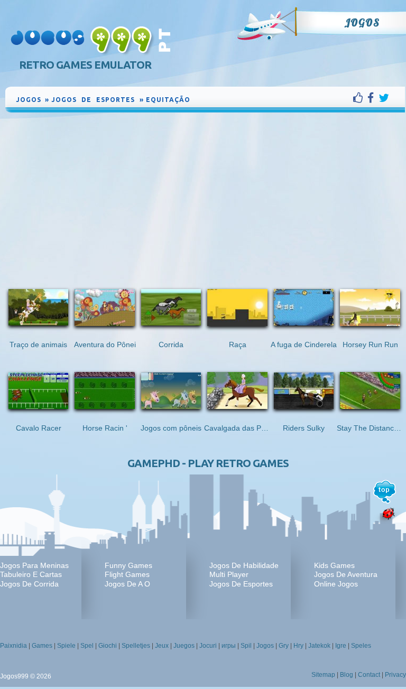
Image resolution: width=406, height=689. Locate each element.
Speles (361, 645)
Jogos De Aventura (345, 574)
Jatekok (319, 645)
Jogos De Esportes (241, 584)
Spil (246, 645)
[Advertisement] (205, 194)
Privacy (395, 674)
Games (42, 645)
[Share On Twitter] (384, 98)
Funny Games (128, 565)
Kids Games (334, 565)
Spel (87, 645)
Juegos (184, 645)
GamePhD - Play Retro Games (208, 463)
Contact (369, 674)
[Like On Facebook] (360, 98)
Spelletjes (136, 645)
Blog (346, 674)
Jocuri (208, 645)
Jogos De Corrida (29, 584)
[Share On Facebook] (373, 98)
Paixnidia (13, 645)
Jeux (162, 645)
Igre (340, 645)
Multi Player (228, 574)
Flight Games (127, 574)
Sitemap (323, 674)
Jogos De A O (127, 584)
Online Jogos (336, 584)
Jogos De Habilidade (244, 565)
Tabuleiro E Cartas (31, 574)
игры (229, 645)
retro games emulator (85, 65)
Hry (298, 645)
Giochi (107, 645)
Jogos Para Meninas (34, 565)
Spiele (66, 645)
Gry (284, 645)
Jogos (362, 22)
